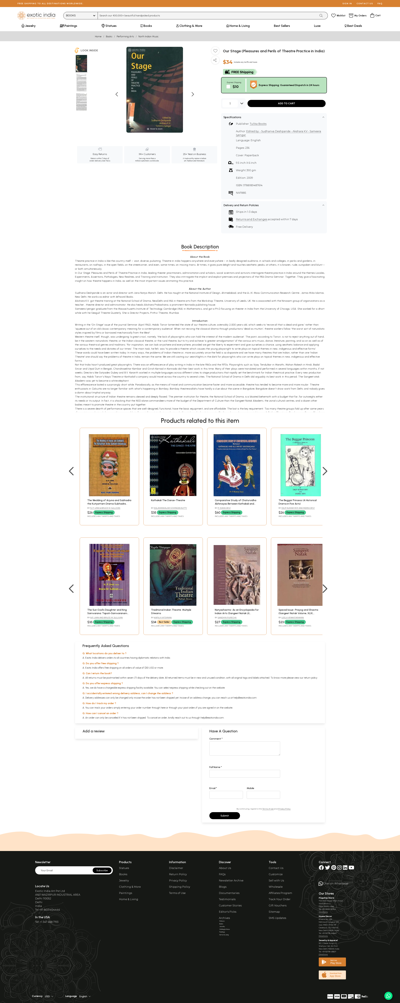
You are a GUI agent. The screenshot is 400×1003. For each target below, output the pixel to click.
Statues (124, 868)
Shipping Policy (179, 886)
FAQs (222, 874)
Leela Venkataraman (293, 617)
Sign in (347, 3)
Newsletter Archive (231, 880)
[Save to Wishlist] (215, 52)
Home (98, 36)
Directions (323, 912)
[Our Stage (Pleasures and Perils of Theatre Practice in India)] (81, 64)
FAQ (380, 3)
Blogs (222, 886)
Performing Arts (125, 36)
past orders (189, 707)
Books (109, 36)
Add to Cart (286, 103)
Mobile (250, 788)
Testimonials (227, 899)
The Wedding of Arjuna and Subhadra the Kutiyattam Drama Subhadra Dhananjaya (109, 504)
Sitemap (274, 911)
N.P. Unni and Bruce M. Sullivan (106, 617)
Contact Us (276, 868)
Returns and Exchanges (251, 219)
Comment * (216, 738)
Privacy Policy (284, 809)
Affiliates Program (280, 893)
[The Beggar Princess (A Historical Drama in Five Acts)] (300, 495)
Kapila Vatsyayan (163, 617)
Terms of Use (268, 809)
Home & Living (128, 899)
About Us (225, 868)
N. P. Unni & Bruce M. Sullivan (105, 508)
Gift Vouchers (277, 905)
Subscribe (102, 870)
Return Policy (178, 874)
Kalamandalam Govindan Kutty (170, 508)
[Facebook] (321, 868)
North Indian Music (148, 36)
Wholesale (276, 886)
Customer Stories (230, 905)
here (163, 707)
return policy (310, 677)
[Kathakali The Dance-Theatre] (173, 495)
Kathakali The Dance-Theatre (168, 500)
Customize (276, 874)
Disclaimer (176, 868)
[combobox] (207, 15)
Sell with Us (276, 880)
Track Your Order (279, 899)
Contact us (365, 3)
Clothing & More (130, 886)
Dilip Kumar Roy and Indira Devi (298, 508)
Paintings (125, 893)
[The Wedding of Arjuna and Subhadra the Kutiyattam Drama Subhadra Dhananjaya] (109, 495)
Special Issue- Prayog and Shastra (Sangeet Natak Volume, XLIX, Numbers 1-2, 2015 (298, 613)
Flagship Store (326, 898)
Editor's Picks (227, 911)
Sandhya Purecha (227, 617)
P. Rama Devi (224, 508)
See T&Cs (106, 161)
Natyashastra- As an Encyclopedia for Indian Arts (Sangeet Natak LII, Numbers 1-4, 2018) (237, 613)
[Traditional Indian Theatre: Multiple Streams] (173, 604)
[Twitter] (327, 868)
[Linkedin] (345, 868)
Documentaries (229, 893)
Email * (213, 788)
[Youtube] (351, 868)
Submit (224, 815)
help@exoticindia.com (245, 697)
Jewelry (124, 880)
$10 (236, 86)
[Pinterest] (333, 868)
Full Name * (215, 767)
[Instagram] (339, 868)
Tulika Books (258, 123)
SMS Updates (277, 918)
